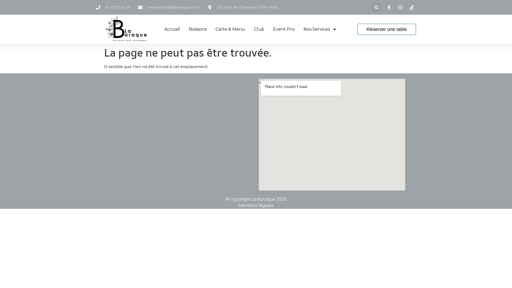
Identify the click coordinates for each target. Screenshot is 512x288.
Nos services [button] (316, 29)
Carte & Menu (230, 29)
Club (259, 29)
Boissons (198, 29)
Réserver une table (386, 29)
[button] (377, 7)
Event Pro (284, 29)
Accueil (172, 29)
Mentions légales (256, 205)
